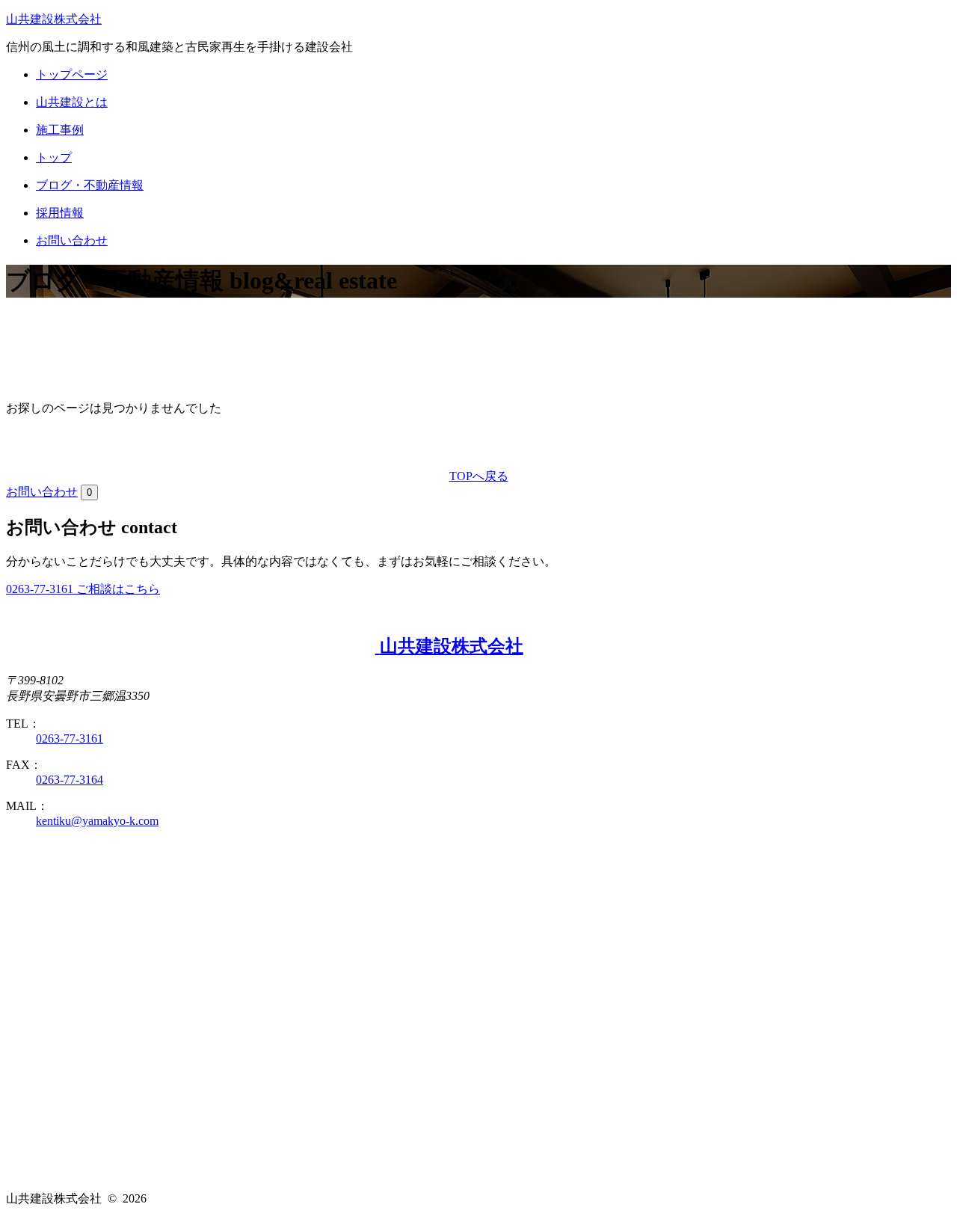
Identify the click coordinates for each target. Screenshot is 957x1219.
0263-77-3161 (69, 738)
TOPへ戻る (478, 476)
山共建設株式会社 (54, 19)
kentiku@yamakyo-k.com (97, 820)
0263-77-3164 (69, 779)
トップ (54, 157)
